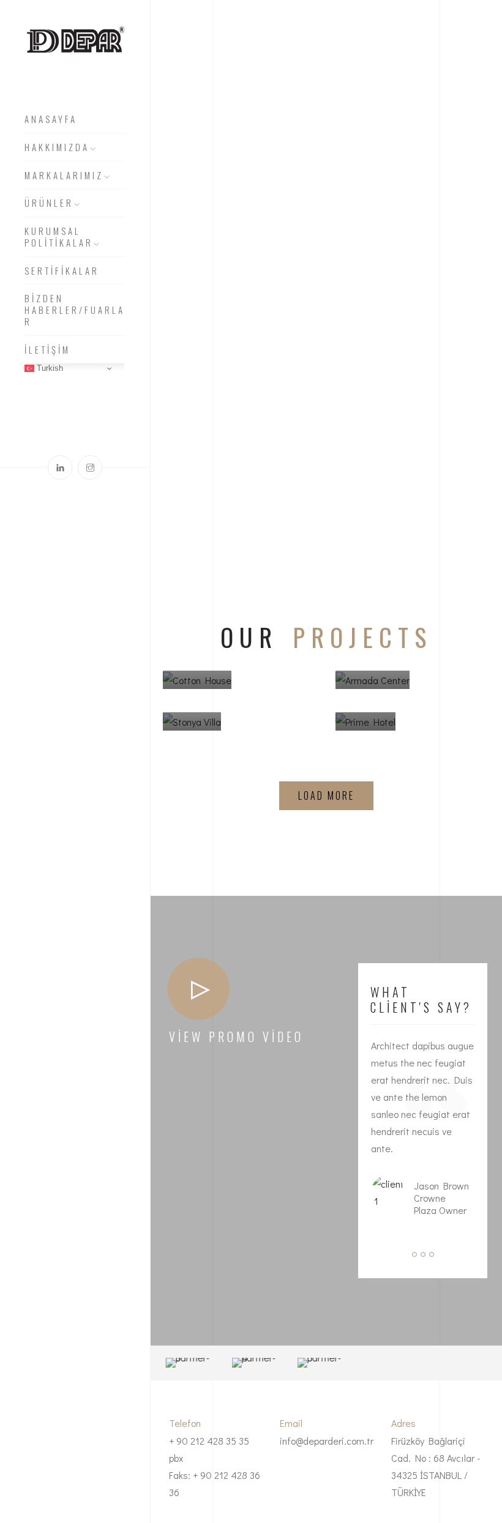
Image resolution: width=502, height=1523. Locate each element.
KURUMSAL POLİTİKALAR (58, 237)
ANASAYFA (50, 119)
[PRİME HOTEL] (365, 730)
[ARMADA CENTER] (372, 689)
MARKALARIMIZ (63, 175)
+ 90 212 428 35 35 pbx (209, 1449)
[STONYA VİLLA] (192, 730)
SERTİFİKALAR (61, 271)
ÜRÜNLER (48, 203)
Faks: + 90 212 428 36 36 (214, 1484)
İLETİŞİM (47, 350)
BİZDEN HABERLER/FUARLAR (74, 310)
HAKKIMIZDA (56, 147)
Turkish (48, 368)
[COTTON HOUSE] (197, 689)
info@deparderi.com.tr (326, 1440)
